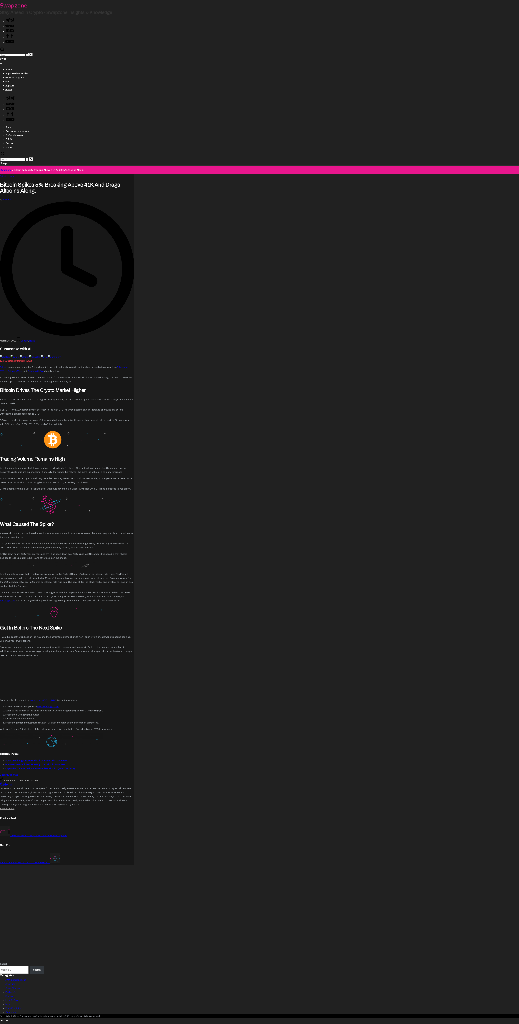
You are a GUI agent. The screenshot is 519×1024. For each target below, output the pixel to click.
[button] (27, 55)
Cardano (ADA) (35, 371)
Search (4, 964)
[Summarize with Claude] (24, 357)
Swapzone (5, 170)
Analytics (10, 984)
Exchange (12, 775)
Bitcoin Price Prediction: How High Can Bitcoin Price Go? (35, 764)
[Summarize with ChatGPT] (5, 357)
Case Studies (12, 988)
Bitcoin (3, 176)
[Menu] (1, 63)
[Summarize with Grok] (44, 357)
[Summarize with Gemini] (15, 357)
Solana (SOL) (15, 371)
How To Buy (11, 1000)
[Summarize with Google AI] (35, 357)
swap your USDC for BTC (42, 700)
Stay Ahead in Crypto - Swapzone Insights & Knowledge (56, 12)
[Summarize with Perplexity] (54, 357)
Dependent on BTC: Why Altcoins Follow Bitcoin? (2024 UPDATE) (40, 768)
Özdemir (6, 784)
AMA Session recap (15, 980)
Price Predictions (14, 1008)
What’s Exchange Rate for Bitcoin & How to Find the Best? (36, 760)
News (11, 176)
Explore (9, 996)
